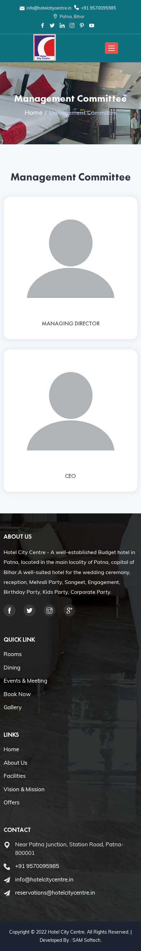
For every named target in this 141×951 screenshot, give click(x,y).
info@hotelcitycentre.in (49, 7)
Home (34, 112)
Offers (11, 802)
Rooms (13, 654)
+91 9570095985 (98, 7)
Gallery (13, 707)
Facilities (15, 775)
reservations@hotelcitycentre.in (55, 892)
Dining (12, 667)
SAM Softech (86, 940)
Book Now (17, 694)
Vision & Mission (24, 789)
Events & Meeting (25, 680)
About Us (15, 762)
